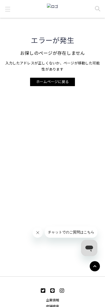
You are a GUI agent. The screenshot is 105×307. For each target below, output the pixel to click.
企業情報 (52, 300)
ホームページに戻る (52, 81)
